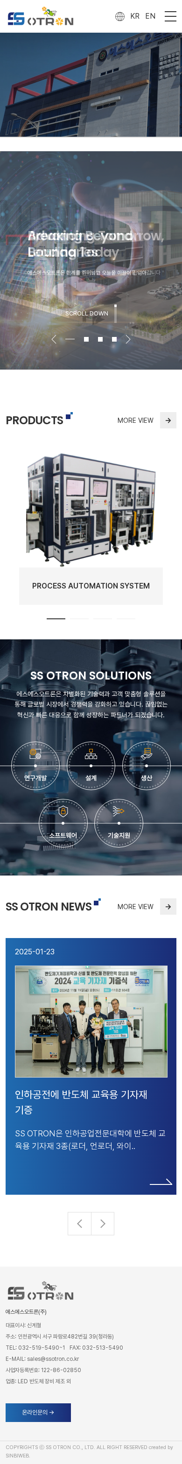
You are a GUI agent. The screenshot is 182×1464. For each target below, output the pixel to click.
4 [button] (114, 339)
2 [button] (86, 339)
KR (135, 16)
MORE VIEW (145, 420)
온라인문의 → (38, 1412)
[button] (102, 1223)
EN (150, 16)
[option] (91, 260)
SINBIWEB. (18, 1456)
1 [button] (56, 618)
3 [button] (100, 339)
